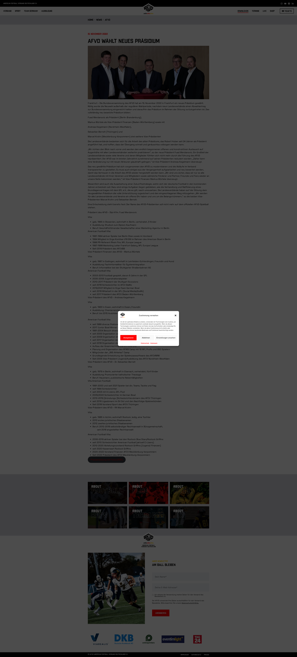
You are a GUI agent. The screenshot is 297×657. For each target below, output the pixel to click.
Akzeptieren (128, 337)
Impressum (153, 343)
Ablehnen (146, 337)
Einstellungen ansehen (165, 337)
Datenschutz (145, 343)
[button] (175, 315)
